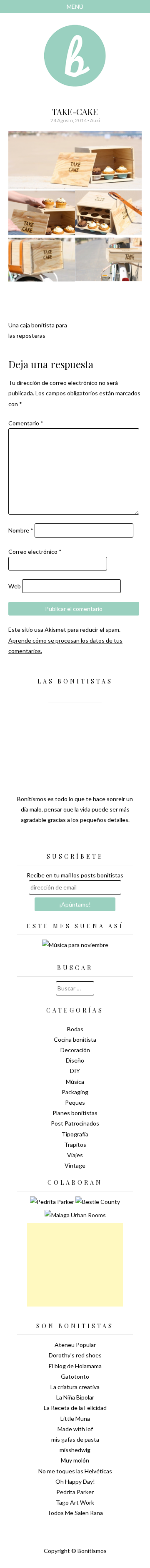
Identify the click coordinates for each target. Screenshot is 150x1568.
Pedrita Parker (75, 1491)
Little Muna (75, 1418)
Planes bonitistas (75, 1112)
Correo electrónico (35, 551)
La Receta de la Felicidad (75, 1407)
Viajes (75, 1154)
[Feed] (45, 841)
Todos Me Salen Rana (75, 1512)
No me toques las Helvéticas (75, 1471)
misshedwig (75, 1449)
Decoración (75, 1049)
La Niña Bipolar (75, 1397)
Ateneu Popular (75, 1344)
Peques (75, 1102)
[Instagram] (104, 841)
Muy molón (75, 1460)
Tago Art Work (75, 1502)
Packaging (75, 1092)
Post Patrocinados (75, 1123)
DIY (75, 1070)
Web (14, 586)
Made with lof (75, 1428)
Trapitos (75, 1144)
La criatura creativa (75, 1386)
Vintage (75, 1165)
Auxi (95, 120)
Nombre (20, 530)
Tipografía (75, 1134)
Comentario (25, 423)
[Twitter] (60, 841)
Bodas (75, 1029)
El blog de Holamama (75, 1365)
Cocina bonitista (75, 1039)
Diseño (75, 1060)
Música (75, 1081)
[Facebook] (75, 841)
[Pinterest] (89, 841)
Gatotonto (75, 1376)
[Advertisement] (75, 1265)
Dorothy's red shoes (75, 1355)
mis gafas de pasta (75, 1439)
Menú (75, 6)
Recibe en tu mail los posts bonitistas (75, 875)
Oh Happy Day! (75, 1481)
